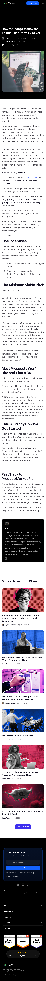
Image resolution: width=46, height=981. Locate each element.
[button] (43, 3)
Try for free (32, 3)
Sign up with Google (14, 876)
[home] (9, 3)
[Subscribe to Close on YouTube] (23, 885)
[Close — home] (23, 964)
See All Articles (23, 827)
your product (32, 177)
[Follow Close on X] (28, 885)
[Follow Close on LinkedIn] (18, 885)
